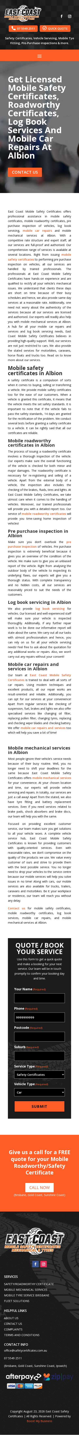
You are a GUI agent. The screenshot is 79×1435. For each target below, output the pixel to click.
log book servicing (50, 609)
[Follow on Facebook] (61, 16)
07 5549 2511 (23, 28)
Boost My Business (39, 1421)
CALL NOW (39, 1187)
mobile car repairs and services (43, 728)
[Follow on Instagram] (69, 16)
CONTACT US (25, 172)
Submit (39, 1106)
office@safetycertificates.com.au (25, 1350)
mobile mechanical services (51, 778)
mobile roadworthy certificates (44, 514)
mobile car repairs (37, 231)
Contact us (16, 908)
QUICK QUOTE (55, 28)
